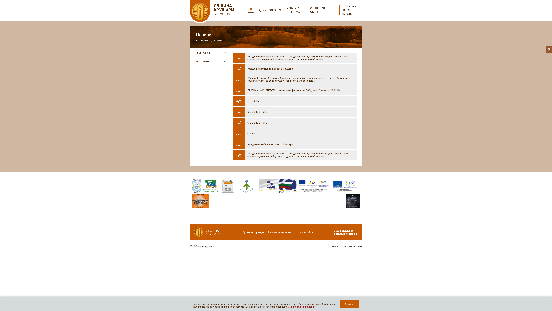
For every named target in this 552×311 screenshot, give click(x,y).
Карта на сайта (305, 232)
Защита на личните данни (301, 306)
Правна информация (253, 232)
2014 (215, 41)
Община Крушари (223, 9)
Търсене (347, 14)
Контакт (347, 10)
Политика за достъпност (280, 232)
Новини (207, 41)
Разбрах (350, 304)
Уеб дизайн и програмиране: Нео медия (345, 246)
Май (220, 41)
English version (349, 6)
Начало (251, 12)
